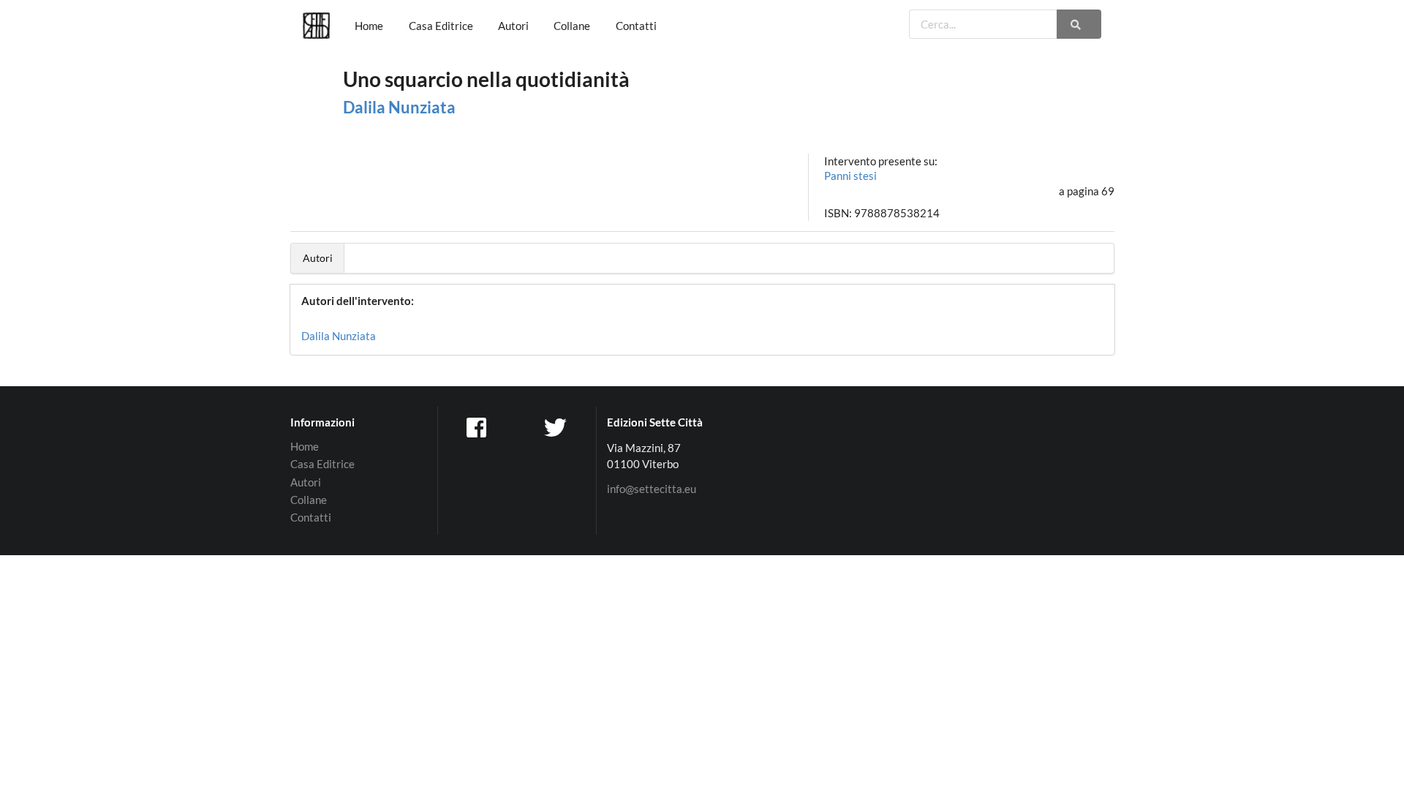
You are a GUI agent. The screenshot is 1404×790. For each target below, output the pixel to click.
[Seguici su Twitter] (557, 426)
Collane (572, 25)
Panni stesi (850, 175)
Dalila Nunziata (399, 107)
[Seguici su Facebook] (477, 426)
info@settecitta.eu (651, 489)
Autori (513, 25)
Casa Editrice (441, 25)
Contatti (636, 25)
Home (369, 25)
